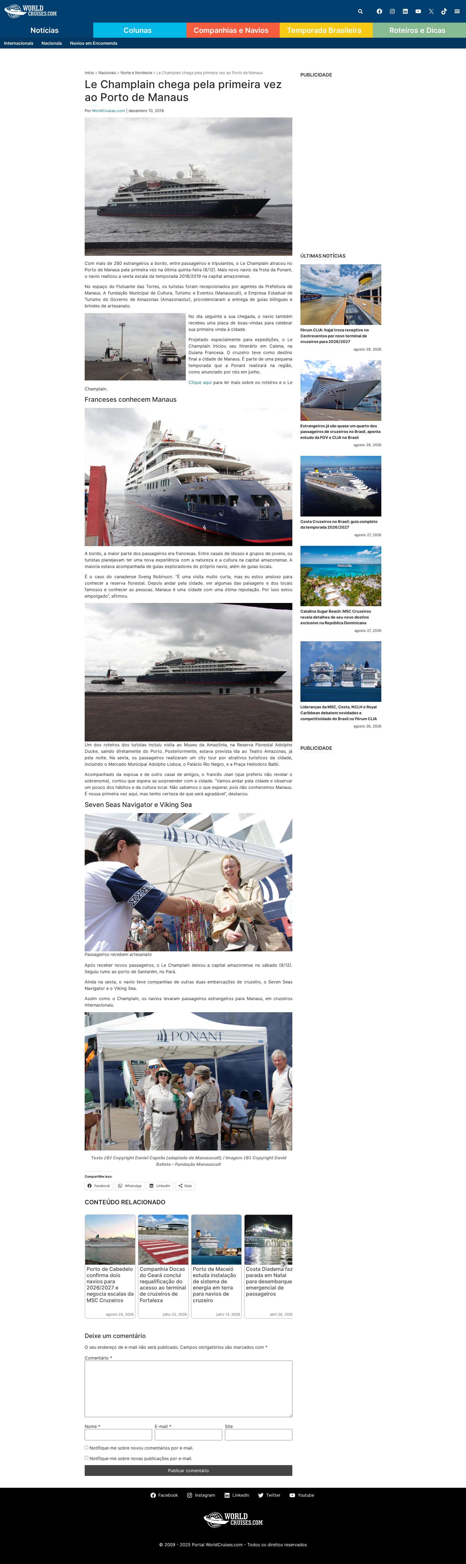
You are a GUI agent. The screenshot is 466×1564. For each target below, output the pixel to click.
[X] (431, 11)
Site (229, 1426)
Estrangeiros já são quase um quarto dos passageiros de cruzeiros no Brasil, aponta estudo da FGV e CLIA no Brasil (340, 432)
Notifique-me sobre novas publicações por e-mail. (141, 1458)
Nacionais (52, 43)
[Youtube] (418, 11)
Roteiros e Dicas (417, 30)
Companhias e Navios (231, 30)
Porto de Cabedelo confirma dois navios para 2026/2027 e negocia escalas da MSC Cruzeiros (110, 1284)
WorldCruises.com (109, 110)
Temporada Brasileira (324, 30)
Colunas (138, 30)
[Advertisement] (340, 164)
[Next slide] (283, 1264)
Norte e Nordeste (136, 72)
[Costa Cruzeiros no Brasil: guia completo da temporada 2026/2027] (340, 486)
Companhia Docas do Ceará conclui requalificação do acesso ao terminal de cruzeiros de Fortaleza (163, 1284)
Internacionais (18, 43)
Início (89, 72)
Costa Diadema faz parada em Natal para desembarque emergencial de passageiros (269, 1281)
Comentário (98, 1358)
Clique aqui (200, 382)
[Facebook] (379, 11)
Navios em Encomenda (93, 43)
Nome (92, 1426)
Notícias (44, 30)
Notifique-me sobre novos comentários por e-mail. (141, 1448)
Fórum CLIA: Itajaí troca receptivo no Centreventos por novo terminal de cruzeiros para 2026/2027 (334, 336)
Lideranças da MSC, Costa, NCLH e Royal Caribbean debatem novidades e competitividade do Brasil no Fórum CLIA (338, 713)
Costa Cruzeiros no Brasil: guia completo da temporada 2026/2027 (339, 524)
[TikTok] (444, 11)
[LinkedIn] (405, 11)
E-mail (163, 1426)
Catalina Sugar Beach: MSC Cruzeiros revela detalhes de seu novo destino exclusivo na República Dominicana (335, 617)
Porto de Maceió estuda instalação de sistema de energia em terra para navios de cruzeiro (214, 1284)
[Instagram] (392, 11)
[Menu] (457, 11)
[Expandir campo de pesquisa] (360, 11)
